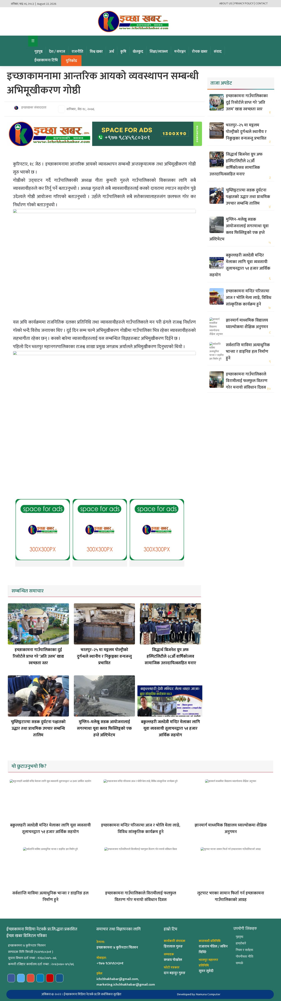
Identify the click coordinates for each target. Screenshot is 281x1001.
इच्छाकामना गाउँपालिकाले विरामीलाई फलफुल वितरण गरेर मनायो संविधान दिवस (246, 381)
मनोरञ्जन (180, 52)
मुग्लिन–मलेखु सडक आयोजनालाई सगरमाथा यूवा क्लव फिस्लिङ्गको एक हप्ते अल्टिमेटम (104, 728)
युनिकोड (71, 61)
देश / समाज (57, 52)
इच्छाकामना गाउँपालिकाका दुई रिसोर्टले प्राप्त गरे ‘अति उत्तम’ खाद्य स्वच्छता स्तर (38, 656)
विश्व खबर (96, 52)
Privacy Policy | (244, 3)
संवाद (218, 52)
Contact (261, 3)
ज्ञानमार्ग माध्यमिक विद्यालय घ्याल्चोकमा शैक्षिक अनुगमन (247, 323)
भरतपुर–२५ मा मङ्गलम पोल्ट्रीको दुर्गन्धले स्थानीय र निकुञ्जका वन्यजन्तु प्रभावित (104, 656)
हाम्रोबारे (241, 943)
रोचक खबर (199, 52)
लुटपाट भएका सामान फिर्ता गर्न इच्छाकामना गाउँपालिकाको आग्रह (230, 896)
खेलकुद (138, 52)
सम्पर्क (239, 963)
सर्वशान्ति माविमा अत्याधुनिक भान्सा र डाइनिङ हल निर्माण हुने (248, 351)
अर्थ (111, 52)
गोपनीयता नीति (244, 956)
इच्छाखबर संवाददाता (33, 107)
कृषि (123, 52)
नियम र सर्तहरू (244, 950)
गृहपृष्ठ (38, 52)
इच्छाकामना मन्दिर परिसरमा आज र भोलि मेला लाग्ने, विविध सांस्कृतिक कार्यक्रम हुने (248, 298)
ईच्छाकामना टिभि (46, 60)
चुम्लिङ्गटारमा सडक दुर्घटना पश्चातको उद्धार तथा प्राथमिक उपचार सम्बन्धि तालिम (38, 728)
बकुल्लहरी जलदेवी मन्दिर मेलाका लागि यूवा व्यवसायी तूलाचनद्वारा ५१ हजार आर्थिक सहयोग (170, 728)
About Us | (226, 3)
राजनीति (77, 52)
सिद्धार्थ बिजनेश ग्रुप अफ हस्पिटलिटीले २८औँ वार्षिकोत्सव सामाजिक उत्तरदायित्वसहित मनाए (170, 656)
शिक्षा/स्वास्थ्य (159, 52)
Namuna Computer (208, 994)
